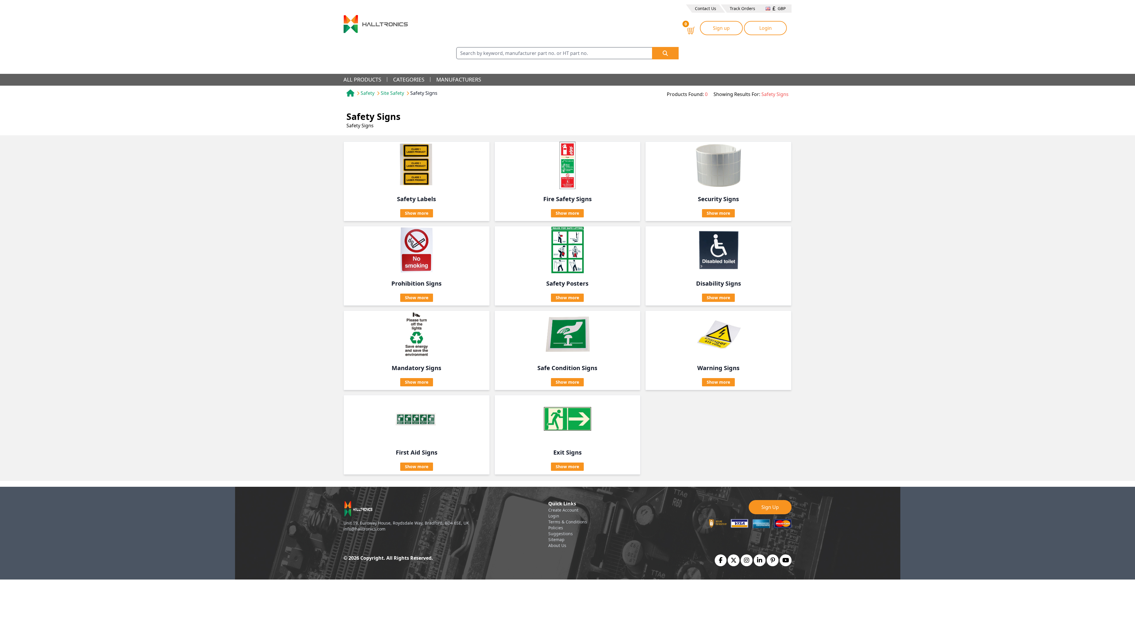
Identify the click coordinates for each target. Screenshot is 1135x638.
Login (765, 28)
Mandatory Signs (416, 368)
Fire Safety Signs (567, 199)
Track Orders (742, 8)
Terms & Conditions (567, 522)
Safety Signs (423, 93)
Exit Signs (567, 452)
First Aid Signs (416, 452)
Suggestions (560, 533)
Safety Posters (567, 283)
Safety (367, 93)
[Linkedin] (759, 560)
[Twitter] (734, 560)
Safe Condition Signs (567, 368)
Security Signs (718, 199)
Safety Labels (416, 199)
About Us (557, 545)
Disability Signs (718, 283)
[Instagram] (746, 560)
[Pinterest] (773, 560)
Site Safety (392, 93)
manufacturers (458, 79)
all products (362, 79)
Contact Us (705, 8)
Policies (555, 527)
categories (408, 79)
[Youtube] (785, 560)
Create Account (563, 510)
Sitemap (556, 539)
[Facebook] (721, 560)
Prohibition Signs (416, 283)
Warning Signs (718, 368)
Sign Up (770, 507)
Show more (416, 213)
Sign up (721, 28)
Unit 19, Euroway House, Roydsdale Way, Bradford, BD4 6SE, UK (406, 523)
